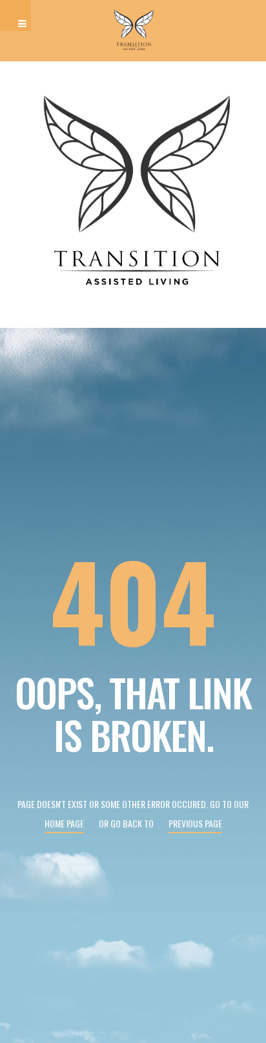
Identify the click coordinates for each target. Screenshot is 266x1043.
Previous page (195, 823)
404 (133, 599)
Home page (64, 823)
